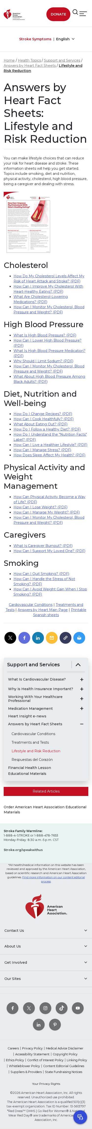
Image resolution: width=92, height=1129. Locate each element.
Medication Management (30, 709)
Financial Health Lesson (29, 768)
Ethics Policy (15, 1060)
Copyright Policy (65, 1054)
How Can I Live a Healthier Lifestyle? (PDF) (50, 445)
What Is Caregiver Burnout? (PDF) (43, 546)
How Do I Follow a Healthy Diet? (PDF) (47, 429)
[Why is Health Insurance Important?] (81, 689)
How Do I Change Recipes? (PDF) (42, 414)
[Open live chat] (80, 1117)
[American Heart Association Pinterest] (55, 1025)
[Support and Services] (78, 664)
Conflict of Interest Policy (45, 1060)
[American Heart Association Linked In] (38, 1025)
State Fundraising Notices (63, 1072)
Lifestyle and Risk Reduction (36, 751)
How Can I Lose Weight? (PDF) (40, 507)
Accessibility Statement (32, 1054)
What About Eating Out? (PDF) (40, 424)
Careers (13, 1048)
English (63, 39)
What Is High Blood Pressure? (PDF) (44, 335)
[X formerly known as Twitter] (29, 1008)
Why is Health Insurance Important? (40, 689)
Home (9, 60)
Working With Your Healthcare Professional (35, 699)
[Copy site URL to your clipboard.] (65, 638)
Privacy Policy (32, 1048)
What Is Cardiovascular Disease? (37, 679)
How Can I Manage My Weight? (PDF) (46, 512)
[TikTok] (61, 1008)
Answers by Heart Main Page (43, 610)
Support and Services (62, 60)
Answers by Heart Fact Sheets (30, 65)
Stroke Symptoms (35, 39)
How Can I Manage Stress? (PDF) (42, 450)
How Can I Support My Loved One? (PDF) (49, 551)
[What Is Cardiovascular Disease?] (81, 679)
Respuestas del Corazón (32, 759)
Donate (58, 14)
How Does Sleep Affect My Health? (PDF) (49, 455)
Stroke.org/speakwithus (23, 850)
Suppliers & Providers (26, 1072)
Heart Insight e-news (27, 716)
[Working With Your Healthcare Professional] (81, 699)
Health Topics (29, 60)
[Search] (75, 12)
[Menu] (83, 14)
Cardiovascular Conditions (31, 604)
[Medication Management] (81, 708)
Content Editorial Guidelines (63, 1066)
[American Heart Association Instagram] (45, 1008)
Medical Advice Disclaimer (64, 1048)
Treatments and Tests (30, 742)
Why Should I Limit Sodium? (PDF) (43, 361)
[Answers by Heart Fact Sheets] (81, 724)
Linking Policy (77, 1060)
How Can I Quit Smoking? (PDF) (41, 573)
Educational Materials (27, 774)
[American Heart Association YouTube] (77, 1008)
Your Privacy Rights (46, 1084)
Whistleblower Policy (24, 1066)
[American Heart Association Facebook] (12, 1008)
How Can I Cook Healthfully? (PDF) (43, 419)
